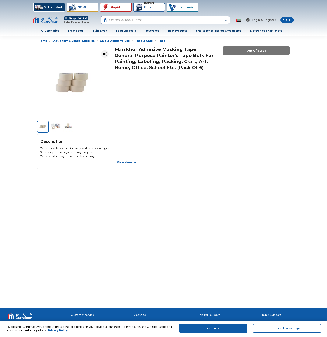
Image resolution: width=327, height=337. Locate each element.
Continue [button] (213, 328)
